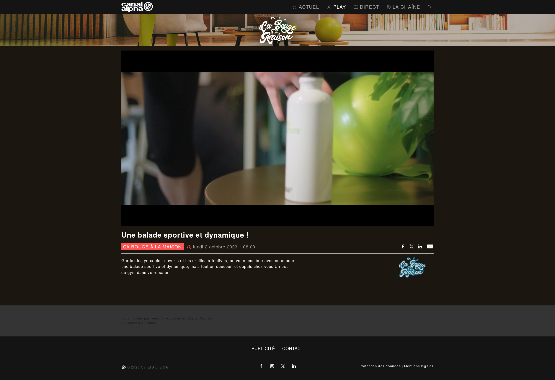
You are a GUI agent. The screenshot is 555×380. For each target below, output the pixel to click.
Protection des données (380, 365)
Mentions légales (419, 365)
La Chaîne (406, 6)
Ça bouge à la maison (152, 246)
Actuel (309, 6)
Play (339, 6)
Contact (293, 348)
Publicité (263, 348)
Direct (369, 6)
